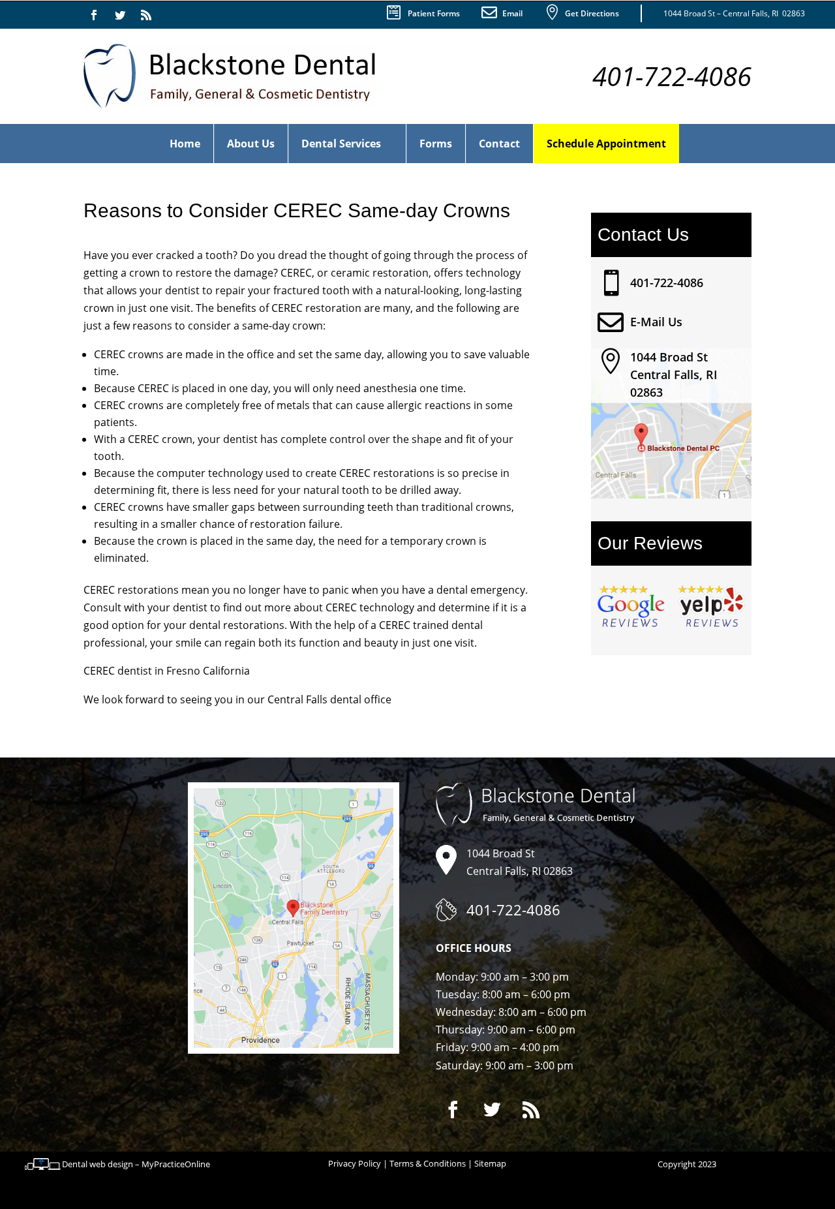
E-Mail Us (656, 321)
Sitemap (490, 1163)
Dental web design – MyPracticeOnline (136, 1164)
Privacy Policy (354, 1163)
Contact (499, 143)
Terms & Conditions (427, 1163)
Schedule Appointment (606, 143)
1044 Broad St (669, 357)
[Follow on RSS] (146, 15)
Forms (435, 143)
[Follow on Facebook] (94, 15)
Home (185, 143)
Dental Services (341, 143)
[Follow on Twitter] (120, 15)
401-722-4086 (666, 282)
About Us (251, 143)
